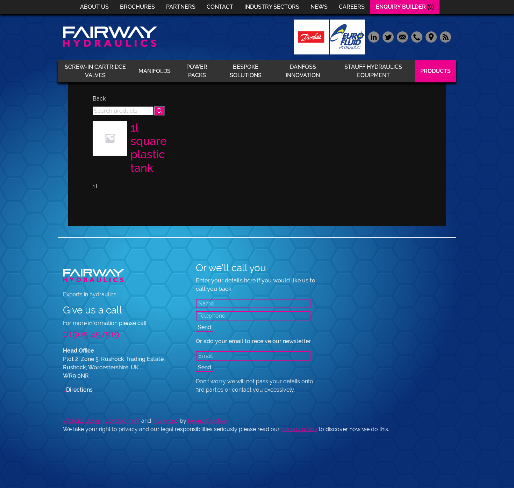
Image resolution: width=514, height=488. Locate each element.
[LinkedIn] (373, 36)
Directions (78, 389)
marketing (165, 420)
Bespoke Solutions (246, 71)
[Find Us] (431, 36)
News (319, 6)
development (122, 420)
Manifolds (154, 71)
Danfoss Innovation (303, 71)
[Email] (402, 36)
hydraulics (103, 294)
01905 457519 (91, 334)
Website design (82, 420)
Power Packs (196, 71)
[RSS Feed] (444, 36)
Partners (180, 6)
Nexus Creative (207, 420)
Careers (352, 6)
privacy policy (299, 429)
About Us (94, 6)
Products (435, 71)
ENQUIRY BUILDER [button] (405, 6)
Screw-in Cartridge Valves (95, 71)
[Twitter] (388, 36)
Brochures (137, 6)
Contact (220, 6)
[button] (159, 111)
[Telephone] (416, 36)
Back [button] (99, 98)
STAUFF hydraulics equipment (373, 71)
